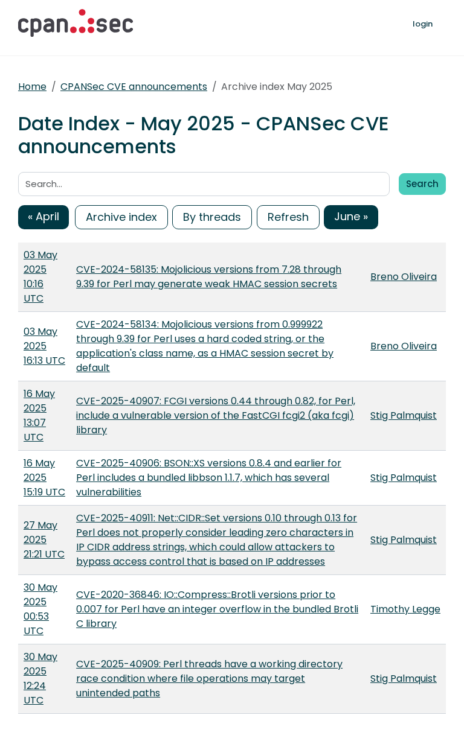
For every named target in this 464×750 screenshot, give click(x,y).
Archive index (121, 216)
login (423, 24)
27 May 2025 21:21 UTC (44, 539)
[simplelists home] (75, 23)
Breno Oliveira (403, 277)
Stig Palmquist (403, 415)
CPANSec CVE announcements (133, 87)
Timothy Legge (405, 609)
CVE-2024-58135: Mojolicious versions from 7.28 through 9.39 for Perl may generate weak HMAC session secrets (208, 276)
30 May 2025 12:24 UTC (40, 678)
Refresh (288, 216)
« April (43, 216)
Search (422, 183)
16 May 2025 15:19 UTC (44, 477)
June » (351, 216)
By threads (212, 216)
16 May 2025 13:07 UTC (39, 415)
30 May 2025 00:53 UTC (40, 609)
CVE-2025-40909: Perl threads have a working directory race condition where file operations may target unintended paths (209, 678)
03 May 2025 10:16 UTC (40, 276)
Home (32, 87)
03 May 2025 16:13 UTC (44, 346)
